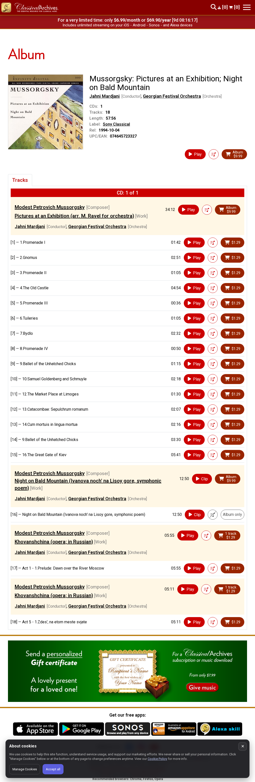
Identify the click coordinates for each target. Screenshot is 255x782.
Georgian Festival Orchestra (172, 96)
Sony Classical (116, 124)
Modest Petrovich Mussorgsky (50, 207)
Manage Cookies (24, 769)
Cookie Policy (157, 759)
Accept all (53, 769)
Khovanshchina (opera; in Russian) (54, 542)
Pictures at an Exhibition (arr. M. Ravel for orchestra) (74, 216)
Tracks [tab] (20, 180)
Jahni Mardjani (104, 96)
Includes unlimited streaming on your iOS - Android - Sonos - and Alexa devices (127, 25)
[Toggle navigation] (247, 7)
